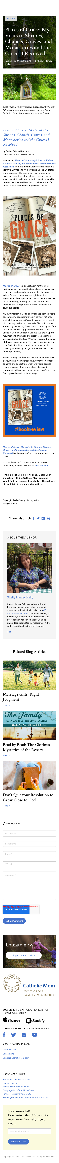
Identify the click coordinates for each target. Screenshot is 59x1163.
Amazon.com (42, 465)
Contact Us (8, 1053)
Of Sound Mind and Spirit (26, 612)
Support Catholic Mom (24, 955)
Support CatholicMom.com (16, 1057)
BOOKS (11, 18)
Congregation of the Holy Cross (18, 1090)
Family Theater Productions (16, 1086)
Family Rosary (10, 1083)
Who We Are (9, 1049)
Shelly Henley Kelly (20, 597)
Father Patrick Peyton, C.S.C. (17, 1094)
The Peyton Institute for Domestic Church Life (25, 1097)
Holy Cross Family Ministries (17, 1079)
